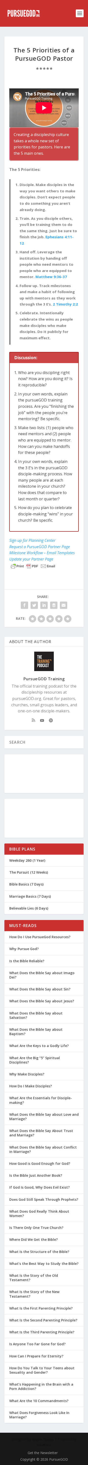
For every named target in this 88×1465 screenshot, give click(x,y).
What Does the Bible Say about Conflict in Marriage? (43, 1149)
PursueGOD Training (44, 678)
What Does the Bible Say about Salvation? (36, 1015)
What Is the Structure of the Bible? (39, 1251)
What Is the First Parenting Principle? (41, 1308)
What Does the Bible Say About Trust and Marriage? (41, 1132)
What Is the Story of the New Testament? (34, 1293)
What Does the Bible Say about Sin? (39, 989)
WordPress (44, 1445)
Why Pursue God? (24, 948)
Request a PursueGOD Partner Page (39, 546)
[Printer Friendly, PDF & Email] (33, 566)
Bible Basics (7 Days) (26, 884)
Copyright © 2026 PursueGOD (44, 1459)
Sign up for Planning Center (32, 540)
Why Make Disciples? (26, 1074)
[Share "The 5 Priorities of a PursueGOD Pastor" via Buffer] (54, 605)
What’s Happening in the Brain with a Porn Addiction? (41, 1386)
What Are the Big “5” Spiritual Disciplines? (34, 1060)
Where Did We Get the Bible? (33, 1239)
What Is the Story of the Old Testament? (33, 1277)
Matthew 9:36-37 (51, 276)
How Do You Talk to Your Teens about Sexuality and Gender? (42, 1370)
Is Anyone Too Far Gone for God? (37, 1344)
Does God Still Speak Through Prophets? (43, 1199)
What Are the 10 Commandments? (38, 1400)
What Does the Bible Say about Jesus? (41, 1001)
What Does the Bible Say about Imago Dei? (42, 975)
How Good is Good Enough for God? (39, 1163)
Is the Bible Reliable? (26, 961)
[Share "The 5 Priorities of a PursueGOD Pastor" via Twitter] (34, 605)
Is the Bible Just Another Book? (35, 1175)
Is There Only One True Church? (36, 1227)
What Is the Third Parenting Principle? (41, 1332)
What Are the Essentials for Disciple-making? (40, 1100)
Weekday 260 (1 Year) (27, 860)
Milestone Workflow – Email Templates (42, 552)
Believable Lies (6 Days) (28, 908)
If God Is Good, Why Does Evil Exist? (39, 1187)
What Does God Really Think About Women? (39, 1213)
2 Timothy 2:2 (65, 304)
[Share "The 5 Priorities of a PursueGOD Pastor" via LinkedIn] (44, 605)
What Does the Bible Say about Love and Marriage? (44, 1116)
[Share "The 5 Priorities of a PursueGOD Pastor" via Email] (63, 605)
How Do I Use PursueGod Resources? (39, 937)
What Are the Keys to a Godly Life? (39, 1045)
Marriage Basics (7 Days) (30, 896)
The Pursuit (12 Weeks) (28, 872)
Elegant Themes (43, 1439)
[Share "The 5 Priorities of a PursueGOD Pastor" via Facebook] (24, 605)
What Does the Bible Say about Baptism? (36, 1031)
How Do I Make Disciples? (30, 1086)
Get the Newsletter (43, 1452)
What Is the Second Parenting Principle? (43, 1320)
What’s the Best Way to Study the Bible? (43, 1263)
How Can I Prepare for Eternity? (36, 1356)
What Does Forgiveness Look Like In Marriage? (39, 1414)
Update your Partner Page (31, 559)
